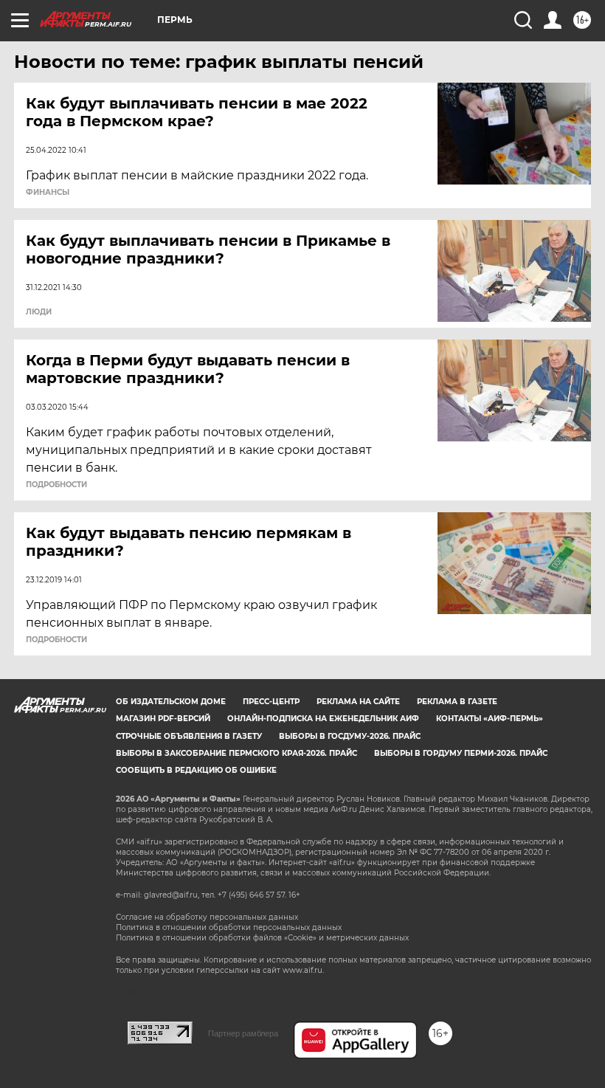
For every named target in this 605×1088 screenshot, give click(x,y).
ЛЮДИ (39, 312)
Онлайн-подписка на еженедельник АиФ (323, 718)
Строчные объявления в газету (189, 736)
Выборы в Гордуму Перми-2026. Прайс (460, 753)
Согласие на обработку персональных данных (207, 917)
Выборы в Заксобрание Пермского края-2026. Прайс (236, 753)
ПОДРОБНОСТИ (56, 485)
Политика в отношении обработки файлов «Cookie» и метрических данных (262, 938)
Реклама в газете (457, 701)
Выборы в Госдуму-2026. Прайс (350, 736)
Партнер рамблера (243, 1033)
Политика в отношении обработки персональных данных (229, 927)
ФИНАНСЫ (47, 192)
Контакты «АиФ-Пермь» (489, 718)
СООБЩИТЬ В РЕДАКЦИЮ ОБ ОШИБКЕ (196, 770)
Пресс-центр (271, 701)
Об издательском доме (171, 701)
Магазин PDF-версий (163, 718)
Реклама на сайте (358, 701)
